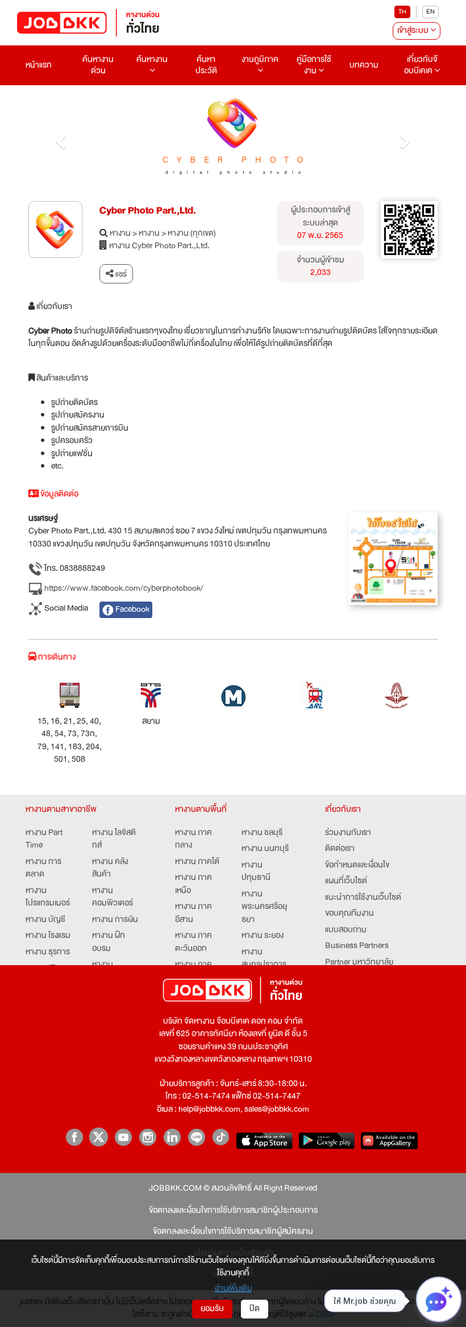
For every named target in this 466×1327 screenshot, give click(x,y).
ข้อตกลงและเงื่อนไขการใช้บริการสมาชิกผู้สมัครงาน (233, 1231)
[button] (59, 137)
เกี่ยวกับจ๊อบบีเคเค (421, 65)
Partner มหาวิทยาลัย (359, 962)
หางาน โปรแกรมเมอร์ (48, 897)
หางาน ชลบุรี (262, 833)
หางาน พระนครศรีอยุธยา (264, 907)
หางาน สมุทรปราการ (264, 958)
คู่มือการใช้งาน (314, 65)
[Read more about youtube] (123, 1137)
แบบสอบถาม (346, 930)
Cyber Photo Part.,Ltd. (147, 210)
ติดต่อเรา (340, 849)
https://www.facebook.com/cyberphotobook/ (123, 588)
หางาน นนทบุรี (265, 849)
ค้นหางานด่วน (98, 65)
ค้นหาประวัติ (206, 65)
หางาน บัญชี (45, 920)
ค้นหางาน (152, 59)
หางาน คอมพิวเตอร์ (112, 897)
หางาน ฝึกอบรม (108, 942)
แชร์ (120, 274)
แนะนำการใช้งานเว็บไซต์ (363, 897)
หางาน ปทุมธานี (256, 871)
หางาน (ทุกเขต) (192, 233)
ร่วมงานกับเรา (348, 833)
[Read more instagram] (147, 1137)
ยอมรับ (212, 1308)
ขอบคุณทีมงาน (349, 913)
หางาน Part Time (44, 839)
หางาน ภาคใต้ (197, 862)
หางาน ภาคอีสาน (193, 913)
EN (430, 11)
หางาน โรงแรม (48, 935)
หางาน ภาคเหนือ (193, 884)
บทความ (363, 65)
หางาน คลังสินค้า (110, 868)
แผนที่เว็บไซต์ (346, 881)
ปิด (254, 1308)
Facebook (131, 609)
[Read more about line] (196, 1137)
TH (402, 11)
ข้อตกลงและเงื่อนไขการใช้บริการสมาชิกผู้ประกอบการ (233, 1210)
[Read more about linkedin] (172, 1137)
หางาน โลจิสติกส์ (114, 839)
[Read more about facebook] (74, 1137)
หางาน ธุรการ (48, 952)
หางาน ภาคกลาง (193, 839)
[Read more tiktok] (220, 1137)
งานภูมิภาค (260, 59)
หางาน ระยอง (263, 935)
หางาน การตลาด (43, 868)
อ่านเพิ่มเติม (233, 1288)
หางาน (120, 233)
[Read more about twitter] (98, 1137)
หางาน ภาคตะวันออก (193, 942)
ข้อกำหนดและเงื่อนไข (357, 865)
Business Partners (357, 946)
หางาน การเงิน (115, 920)
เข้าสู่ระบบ (413, 30)
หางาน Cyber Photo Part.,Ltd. (159, 246)
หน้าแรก (39, 65)
